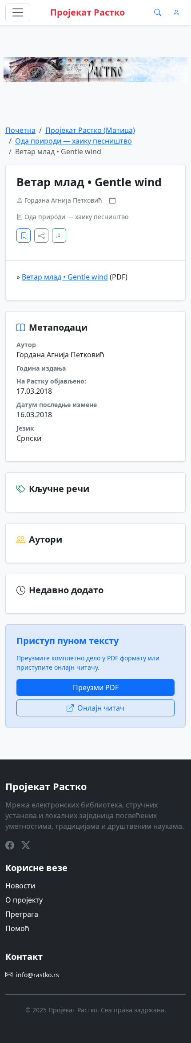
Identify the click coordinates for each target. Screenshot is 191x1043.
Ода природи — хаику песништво (73, 141)
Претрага (21, 914)
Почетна (20, 130)
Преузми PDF (96, 687)
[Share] (41, 235)
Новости (20, 886)
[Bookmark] (23, 235)
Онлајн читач (100, 708)
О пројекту (24, 900)
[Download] (59, 235)
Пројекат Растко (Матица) (90, 130)
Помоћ (17, 928)
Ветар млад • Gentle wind (65, 277)
